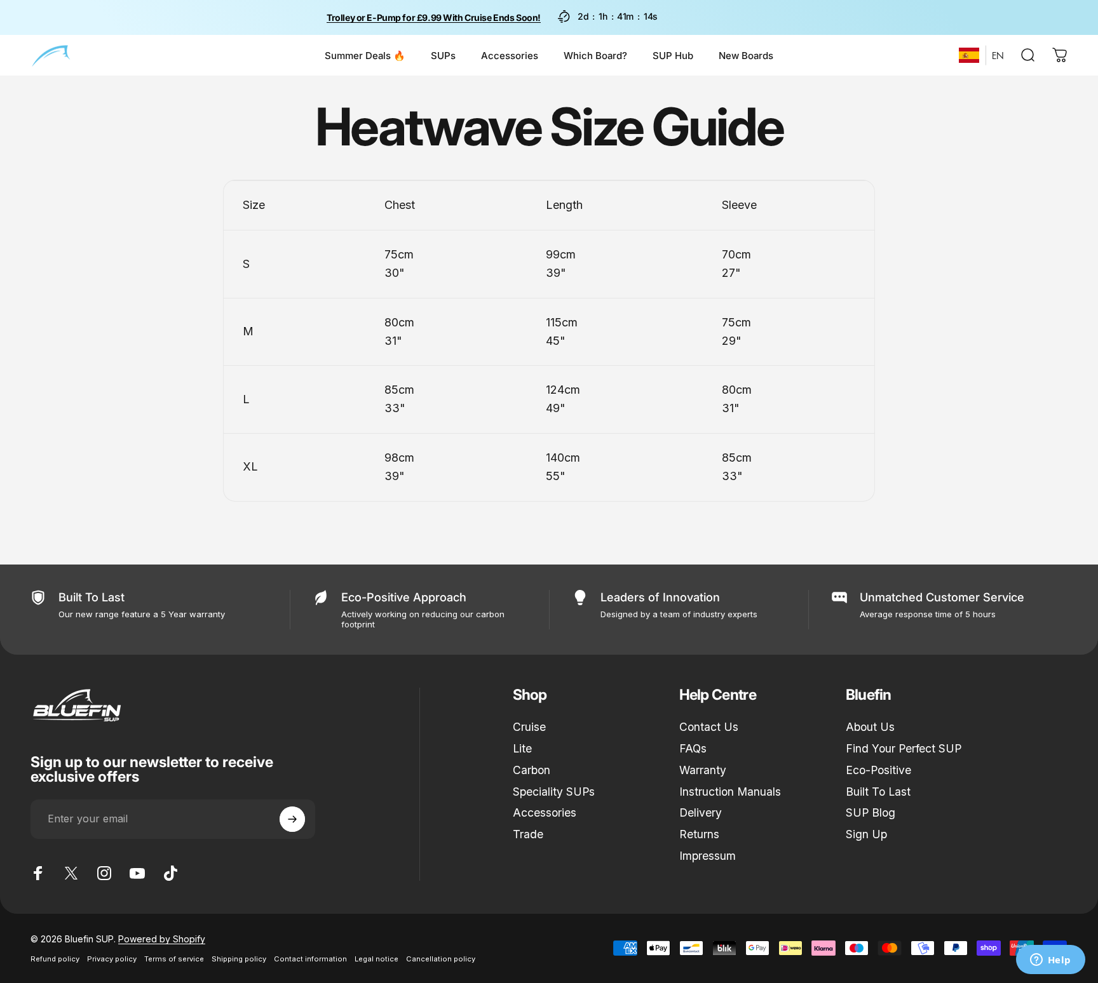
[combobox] (969, 55)
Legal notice (376, 958)
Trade (528, 834)
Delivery (700, 812)
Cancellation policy (440, 958)
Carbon (531, 770)
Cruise (529, 726)
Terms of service (174, 958)
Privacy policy (112, 958)
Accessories (544, 812)
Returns (699, 834)
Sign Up (866, 834)
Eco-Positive (878, 770)
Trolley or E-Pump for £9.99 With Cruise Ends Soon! (434, 17)
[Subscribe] (292, 819)
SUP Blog (870, 812)
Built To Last (878, 791)
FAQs (693, 748)
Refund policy (54, 958)
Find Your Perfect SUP (903, 748)
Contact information (310, 958)
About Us (870, 726)
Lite (522, 748)
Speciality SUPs (554, 791)
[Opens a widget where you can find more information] (1050, 961)
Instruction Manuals (730, 791)
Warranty (702, 770)
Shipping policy (239, 958)
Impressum (707, 855)
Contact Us (708, 726)
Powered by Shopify (161, 938)
